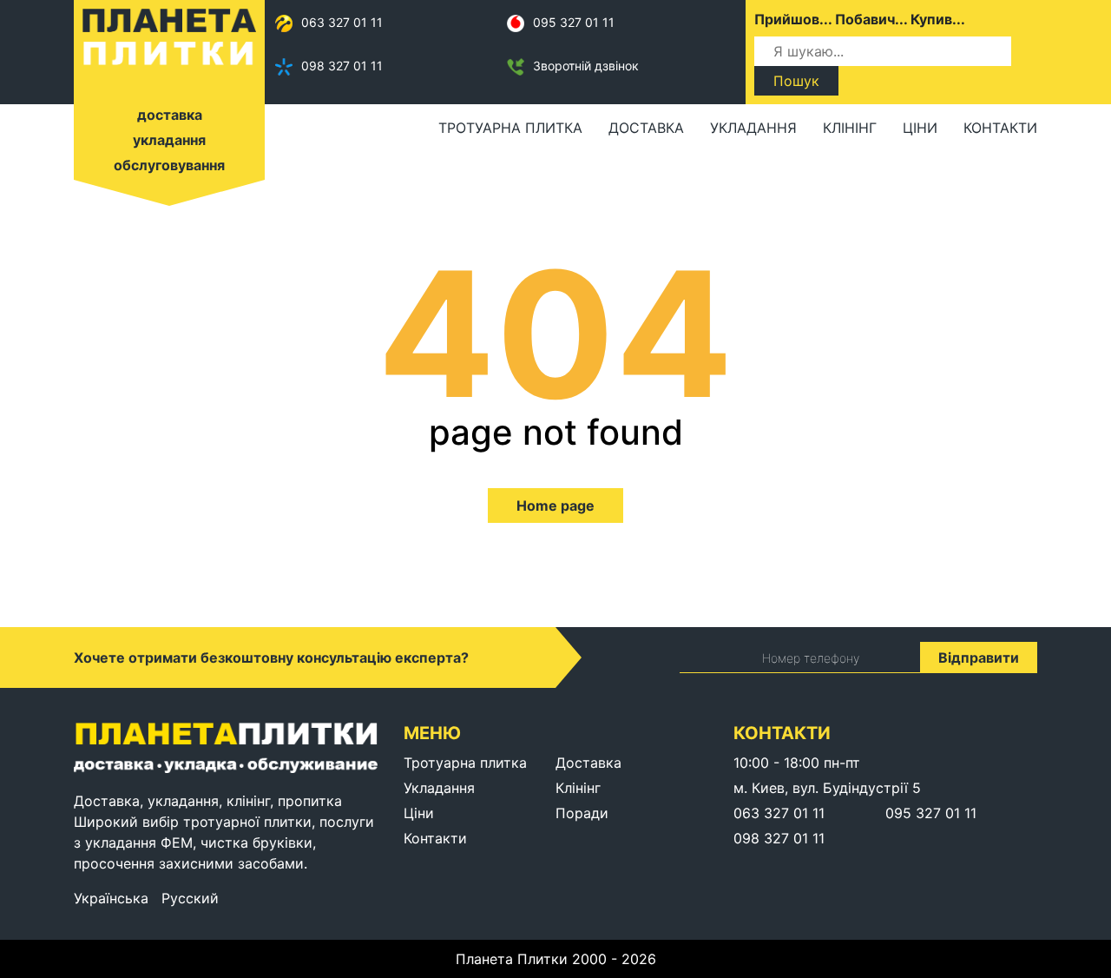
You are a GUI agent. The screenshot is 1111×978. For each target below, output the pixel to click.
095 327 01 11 (574, 22)
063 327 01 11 (342, 22)
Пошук (796, 80)
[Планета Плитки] (169, 35)
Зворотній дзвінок (586, 65)
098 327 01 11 (342, 65)
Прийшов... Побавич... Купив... (859, 19)
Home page (555, 505)
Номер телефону (810, 658)
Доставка (646, 127)
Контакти (1000, 127)
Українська (111, 898)
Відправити (978, 657)
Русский (190, 898)
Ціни (920, 127)
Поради (582, 813)
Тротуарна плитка (510, 127)
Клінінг (850, 127)
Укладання (753, 127)
